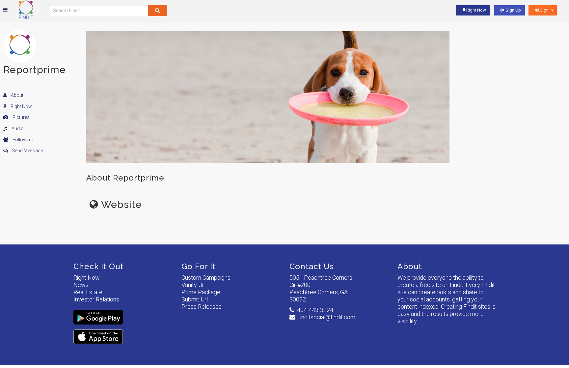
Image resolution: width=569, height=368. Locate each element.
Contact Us (311, 266)
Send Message (27, 150)
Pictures (21, 117)
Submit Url (194, 299)
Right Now (21, 106)
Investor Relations (96, 299)
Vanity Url (193, 284)
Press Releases (201, 306)
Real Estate (87, 292)
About (16, 95)
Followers (22, 139)
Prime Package (200, 292)
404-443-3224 (315, 309)
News (81, 284)
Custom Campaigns (205, 277)
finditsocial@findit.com (326, 317)
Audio (17, 128)
